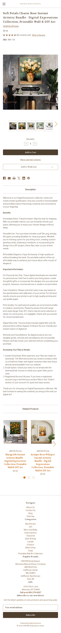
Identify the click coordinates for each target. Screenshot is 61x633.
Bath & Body (30, 539)
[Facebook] (4, 178)
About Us (30, 507)
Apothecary (30, 524)
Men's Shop (30, 547)
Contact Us (30, 510)
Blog (30, 513)
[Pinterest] (28, 178)
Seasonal (30, 536)
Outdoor (30, 545)
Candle (30, 542)
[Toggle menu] (4, 4)
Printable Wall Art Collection (30, 553)
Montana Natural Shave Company (30, 564)
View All (30, 579)
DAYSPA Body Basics (30, 561)
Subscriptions (30, 533)
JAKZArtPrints (30, 567)
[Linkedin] (23, 178)
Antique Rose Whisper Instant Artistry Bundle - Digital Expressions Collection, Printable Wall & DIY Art (43, 462)
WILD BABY (31, 573)
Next (56, 123)
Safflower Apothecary (30, 576)
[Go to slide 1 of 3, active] (24, 477)
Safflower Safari (30, 570)
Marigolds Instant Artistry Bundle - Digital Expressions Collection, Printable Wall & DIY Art (15, 461)
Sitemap (30, 516)
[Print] (14, 178)
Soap (30, 550)
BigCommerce (35, 623)
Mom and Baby (30, 530)
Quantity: (30, 139)
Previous (5, 123)
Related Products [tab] (31, 409)
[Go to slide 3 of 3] (33, 477)
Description (30, 189)
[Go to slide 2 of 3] (29, 477)
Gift (30, 527)
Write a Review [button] (38, 35)
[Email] (9, 178)
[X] (18, 178)
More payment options (30, 160)
